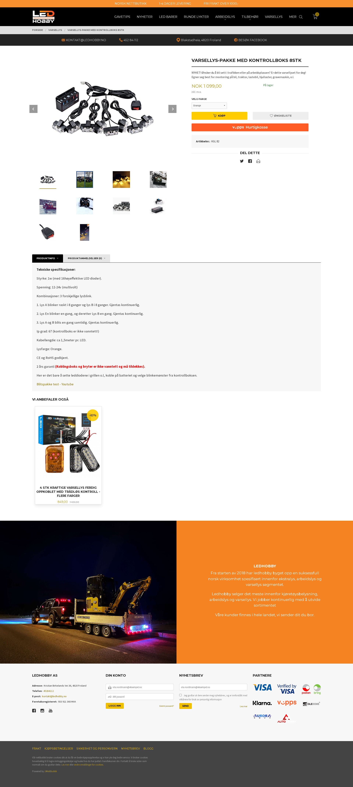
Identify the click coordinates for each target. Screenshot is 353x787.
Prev (33, 109)
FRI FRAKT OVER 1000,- (221, 3)
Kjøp (221, 115)
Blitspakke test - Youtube (55, 384)
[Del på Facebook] (250, 162)
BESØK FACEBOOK (252, 40)
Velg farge (199, 99)
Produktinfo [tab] (46, 258)
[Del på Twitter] (241, 162)
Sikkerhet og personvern (97, 748)
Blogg (148, 748)
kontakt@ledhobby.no (54, 696)
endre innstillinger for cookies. (89, 764)
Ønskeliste (282, 115)
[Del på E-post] (258, 162)
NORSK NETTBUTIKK (131, 3)
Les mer (243, 706)
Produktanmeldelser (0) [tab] (85, 258)
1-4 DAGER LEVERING (175, 3)
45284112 (48, 691)
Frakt (36, 748)
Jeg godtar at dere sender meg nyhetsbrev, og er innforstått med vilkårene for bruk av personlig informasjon (213, 697)
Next (172, 109)
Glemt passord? (166, 706)
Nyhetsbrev (130, 748)
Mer (292, 17)
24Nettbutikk (50, 771)
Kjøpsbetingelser (58, 748)
